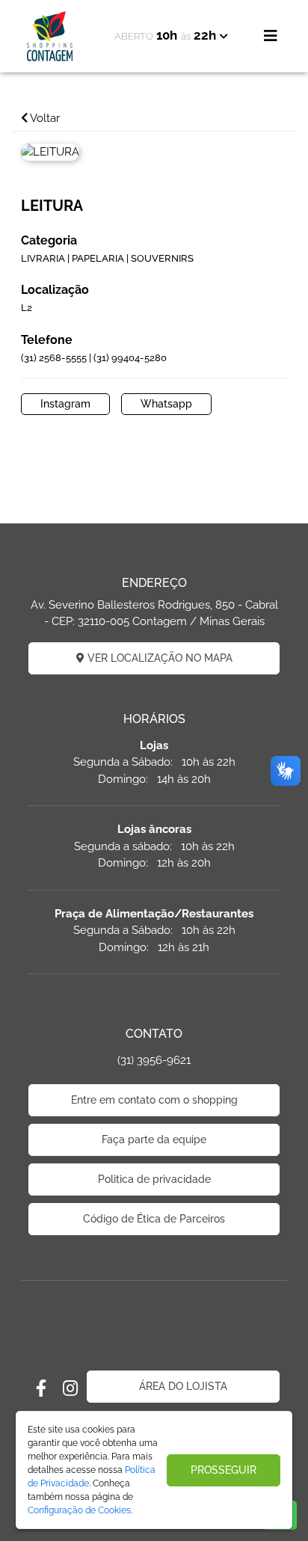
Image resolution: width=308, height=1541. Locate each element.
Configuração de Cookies (79, 1510)
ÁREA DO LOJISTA (183, 1386)
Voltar (44, 118)
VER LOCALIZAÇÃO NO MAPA (158, 658)
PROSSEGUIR (223, 1470)
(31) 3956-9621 (154, 1060)
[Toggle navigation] (270, 36)
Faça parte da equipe (154, 1139)
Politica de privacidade (154, 1179)
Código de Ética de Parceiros (154, 1219)
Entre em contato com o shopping (154, 1100)
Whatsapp (166, 404)
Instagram (65, 404)
